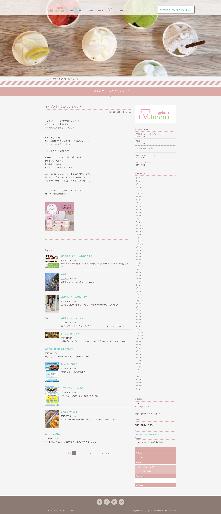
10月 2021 (139, 301)
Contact (120, 11)
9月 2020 (139, 342)
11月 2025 (139, 194)
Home (72, 11)
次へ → (108, 453)
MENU (81, 11)
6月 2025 (139, 206)
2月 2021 (139, 326)
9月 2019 (139, 379)
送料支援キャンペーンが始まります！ (76, 256)
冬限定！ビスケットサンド (72, 318)
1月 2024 (139, 234)
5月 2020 (139, 354)
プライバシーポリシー (54, 511)
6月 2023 (139, 253)
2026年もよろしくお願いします (74, 297)
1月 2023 (139, 263)
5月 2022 (139, 282)
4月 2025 (139, 212)
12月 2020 (139, 332)
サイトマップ (76, 511)
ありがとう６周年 (52, 434)
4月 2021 (139, 319)
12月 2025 (139, 190)
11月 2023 (139, 241)
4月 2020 (139, 357)
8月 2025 (139, 200)
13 (102, 453)
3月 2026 (139, 184)
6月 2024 (139, 225)
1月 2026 (139, 187)
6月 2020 (139, 351)
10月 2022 (139, 269)
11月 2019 (139, 373)
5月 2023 (139, 256)
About (91, 11)
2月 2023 (139, 260)
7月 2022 (139, 275)
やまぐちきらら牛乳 (147, 467)
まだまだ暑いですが (69, 411)
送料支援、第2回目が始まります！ (59, 348)
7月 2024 (139, 222)
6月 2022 (139, 279)
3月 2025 (139, 216)
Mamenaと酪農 (145, 471)
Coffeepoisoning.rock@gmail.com (147, 434)
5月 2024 (139, 228)
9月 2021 (139, 304)
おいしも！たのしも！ (70, 333)
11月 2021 (139, 298)
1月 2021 (139, 329)
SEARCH (67, 511)
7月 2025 (139, 203)
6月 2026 (139, 181)
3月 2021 (139, 323)
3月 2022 (139, 288)
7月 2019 (139, 386)
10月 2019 (139, 376)
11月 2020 (139, 335)
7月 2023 (139, 250)
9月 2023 (139, 247)
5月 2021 (139, 316)
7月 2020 (139, 348)
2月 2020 (139, 364)
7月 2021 (139, 310)
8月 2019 (139, 383)
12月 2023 (139, 238)
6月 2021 (139, 313)
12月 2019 (139, 370)
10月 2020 (139, 338)
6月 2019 (139, 389)
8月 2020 (139, 345)
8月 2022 (139, 272)
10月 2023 (139, 244)
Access (100, 11)
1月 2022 (139, 291)
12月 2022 (139, 266)
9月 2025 (139, 197)
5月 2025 (139, 209)
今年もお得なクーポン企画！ (73, 388)
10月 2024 (139, 219)
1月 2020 (139, 367)
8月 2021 (139, 307)
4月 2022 (139, 285)
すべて (138, 178)
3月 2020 (139, 360)
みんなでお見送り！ (69, 364)
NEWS (110, 11)
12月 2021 (139, 294)
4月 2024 (139, 231)
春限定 (64, 274)
